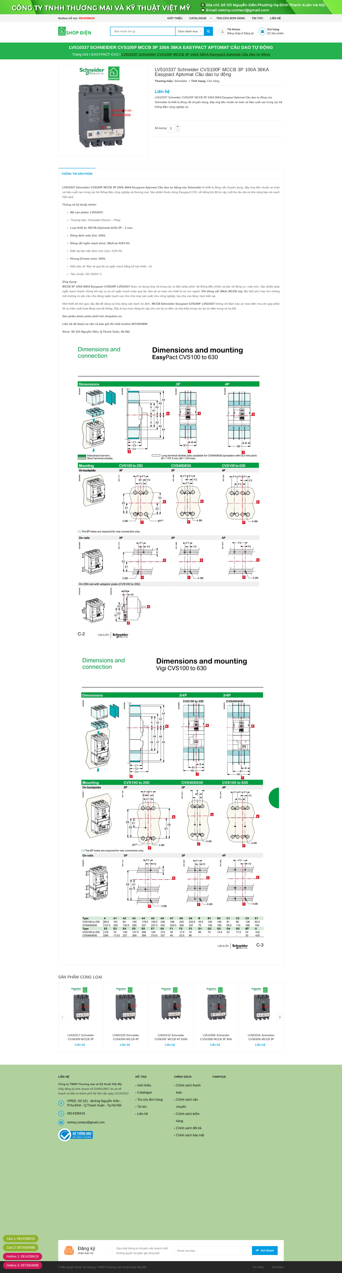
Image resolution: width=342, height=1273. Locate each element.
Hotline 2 (23, 1265)
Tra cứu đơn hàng (230, 18)
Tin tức (257, 18)
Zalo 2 (21, 1247)
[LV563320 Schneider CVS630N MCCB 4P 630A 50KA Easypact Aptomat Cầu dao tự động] (126, 1004)
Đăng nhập (234, 33)
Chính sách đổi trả (188, 1128)
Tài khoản (233, 29)
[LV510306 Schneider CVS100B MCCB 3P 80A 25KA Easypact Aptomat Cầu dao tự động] (216, 1004)
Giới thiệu (174, 18)
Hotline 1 (23, 1256)
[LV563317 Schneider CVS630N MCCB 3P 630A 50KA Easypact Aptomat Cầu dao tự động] (80, 1004)
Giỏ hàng (273, 29)
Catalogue (198, 18)
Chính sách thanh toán (188, 1089)
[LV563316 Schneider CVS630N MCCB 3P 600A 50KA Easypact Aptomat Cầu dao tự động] (261, 1004)
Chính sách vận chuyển (187, 1103)
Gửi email (267, 1250)
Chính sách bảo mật (190, 1135)
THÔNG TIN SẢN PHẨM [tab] (77, 173)
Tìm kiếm (258, 1267)
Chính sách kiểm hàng (188, 1117)
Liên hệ (275, 18)
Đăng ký (249, 33)
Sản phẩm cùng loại (80, 977)
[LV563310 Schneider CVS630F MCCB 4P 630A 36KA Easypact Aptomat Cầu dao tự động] (171, 1004)
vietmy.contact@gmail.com (85, 1122)
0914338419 (87, 18)
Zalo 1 (21, 1238)
